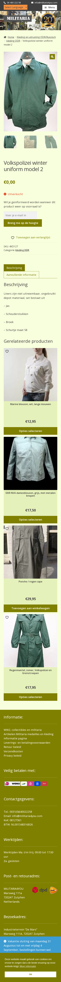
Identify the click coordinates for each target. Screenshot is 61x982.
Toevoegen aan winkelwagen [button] (30, 608)
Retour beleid (12, 747)
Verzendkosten (13, 751)
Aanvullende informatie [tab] (21, 274)
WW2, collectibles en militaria (23, 730)
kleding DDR (13, 40)
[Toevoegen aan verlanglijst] (7, 351)
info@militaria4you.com (27, 816)
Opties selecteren (30, 431)
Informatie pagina (15, 738)
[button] (52, 56)
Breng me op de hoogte (23, 223)
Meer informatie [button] (28, 966)
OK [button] (30, 974)
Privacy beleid (12, 755)
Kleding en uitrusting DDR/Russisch (36, 37)
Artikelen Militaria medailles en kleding (28, 734)
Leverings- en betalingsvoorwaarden (27, 742)
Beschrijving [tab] (14, 268)
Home (11, 37)
